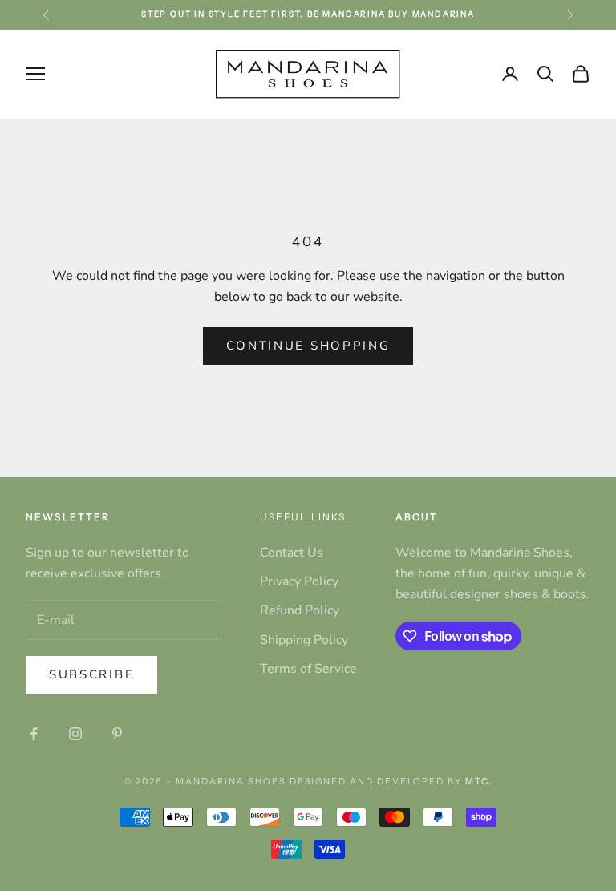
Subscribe (91, 674)
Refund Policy (299, 610)
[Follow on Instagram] (75, 734)
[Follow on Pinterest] (117, 734)
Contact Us (291, 552)
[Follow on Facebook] (34, 734)
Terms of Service (308, 669)
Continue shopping (308, 346)
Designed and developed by (391, 781)
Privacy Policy (299, 581)
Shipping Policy (304, 640)
